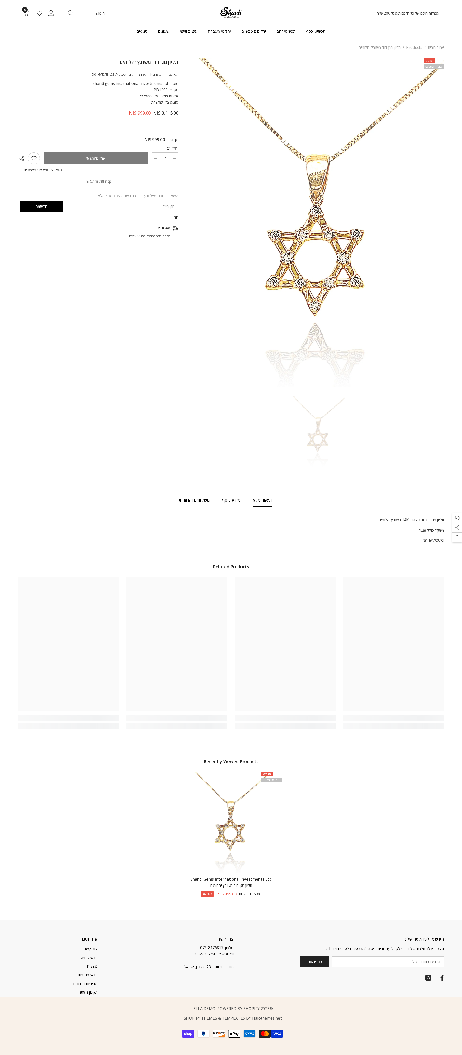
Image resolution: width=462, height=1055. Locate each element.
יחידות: (172, 148)
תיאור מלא (262, 500)
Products (414, 47)
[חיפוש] (86, 13)
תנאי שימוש (52, 170)
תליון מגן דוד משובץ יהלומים (231, 885)
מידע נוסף (231, 500)
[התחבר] (51, 13)
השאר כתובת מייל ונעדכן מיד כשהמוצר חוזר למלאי (137, 195)
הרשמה (41, 206)
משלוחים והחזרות (194, 500)
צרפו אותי (314, 961)
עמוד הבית (436, 47)
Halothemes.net (267, 1018)
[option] (318, 222)
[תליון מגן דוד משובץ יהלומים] (231, 822)
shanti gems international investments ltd (130, 83)
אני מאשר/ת (33, 169)
